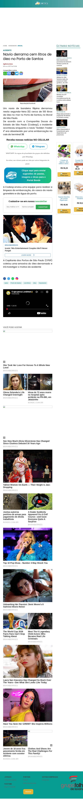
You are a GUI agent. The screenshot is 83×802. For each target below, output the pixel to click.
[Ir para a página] (41, 4)
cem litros (27, 283)
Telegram (40, 146)
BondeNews (13, 46)
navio (6, 283)
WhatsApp (19, 146)
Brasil (20, 46)
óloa (34, 283)
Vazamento (42, 283)
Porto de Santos (16, 283)
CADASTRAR (43, 207)
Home (5, 46)
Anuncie (28, 792)
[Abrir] (1, 4)
